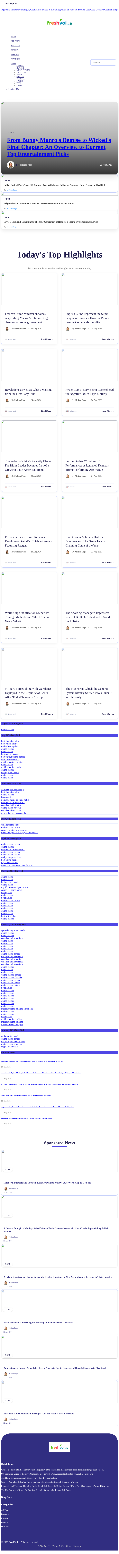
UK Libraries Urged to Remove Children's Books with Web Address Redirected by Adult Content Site (47, 1474)
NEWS (19, 74)
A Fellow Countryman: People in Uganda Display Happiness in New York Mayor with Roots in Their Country (39, 1084)
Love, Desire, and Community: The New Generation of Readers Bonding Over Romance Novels (51, 222)
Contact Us (13, 89)
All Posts (5, 1510)
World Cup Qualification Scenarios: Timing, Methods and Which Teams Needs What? (27, 617)
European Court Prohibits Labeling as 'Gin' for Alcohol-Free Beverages (26, 1118)
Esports (4, 1518)
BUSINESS (15, 46)
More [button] (13, 64)
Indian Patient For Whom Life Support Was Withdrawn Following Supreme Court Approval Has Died (54, 185)
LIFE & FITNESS (23, 70)
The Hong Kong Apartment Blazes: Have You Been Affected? (29, 1478)
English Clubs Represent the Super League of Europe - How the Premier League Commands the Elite (88, 318)
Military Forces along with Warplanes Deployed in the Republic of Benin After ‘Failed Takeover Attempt (28, 693)
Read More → (47, 339)
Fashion (4, 1522)
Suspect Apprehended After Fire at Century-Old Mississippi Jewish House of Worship (39, 1482)
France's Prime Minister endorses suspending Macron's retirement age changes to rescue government (27, 318)
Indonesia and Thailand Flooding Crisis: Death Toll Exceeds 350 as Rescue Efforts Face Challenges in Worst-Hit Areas (55, 1486)
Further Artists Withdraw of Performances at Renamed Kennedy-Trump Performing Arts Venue (87, 465)
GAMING (20, 66)
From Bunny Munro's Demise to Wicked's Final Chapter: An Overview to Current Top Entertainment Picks (59, 147)
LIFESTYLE (21, 72)
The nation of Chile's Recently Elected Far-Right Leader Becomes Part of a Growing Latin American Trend (28, 465)
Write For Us (44, 1546)
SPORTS (20, 81)
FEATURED (15, 59)
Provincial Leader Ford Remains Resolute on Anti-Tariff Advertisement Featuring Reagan (28, 541)
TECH (19, 83)
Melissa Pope (26, 165)
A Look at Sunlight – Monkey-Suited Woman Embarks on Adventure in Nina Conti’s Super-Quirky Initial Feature (41, 1073)
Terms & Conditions (62, 1546)
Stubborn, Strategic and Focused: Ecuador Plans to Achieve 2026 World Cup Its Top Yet (32, 1061)
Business (5, 1514)
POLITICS (21, 79)
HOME (13, 37)
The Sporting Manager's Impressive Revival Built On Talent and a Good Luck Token (87, 617)
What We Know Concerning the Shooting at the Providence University (26, 1095)
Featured (5, 1526)
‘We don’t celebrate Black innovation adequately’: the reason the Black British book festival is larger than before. (52, 1470)
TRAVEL (20, 85)
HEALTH (20, 68)
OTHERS (20, 77)
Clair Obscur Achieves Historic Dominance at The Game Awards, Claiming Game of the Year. (85, 541)
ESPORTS (15, 50)
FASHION (15, 55)
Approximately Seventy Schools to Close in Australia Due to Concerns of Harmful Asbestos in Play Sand (37, 1107)
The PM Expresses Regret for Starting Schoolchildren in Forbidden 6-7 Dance (36, 1490)
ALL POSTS (16, 41)
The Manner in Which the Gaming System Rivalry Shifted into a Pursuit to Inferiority (88, 693)
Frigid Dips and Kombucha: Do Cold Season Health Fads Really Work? (39, 203)
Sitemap (77, 1546)
